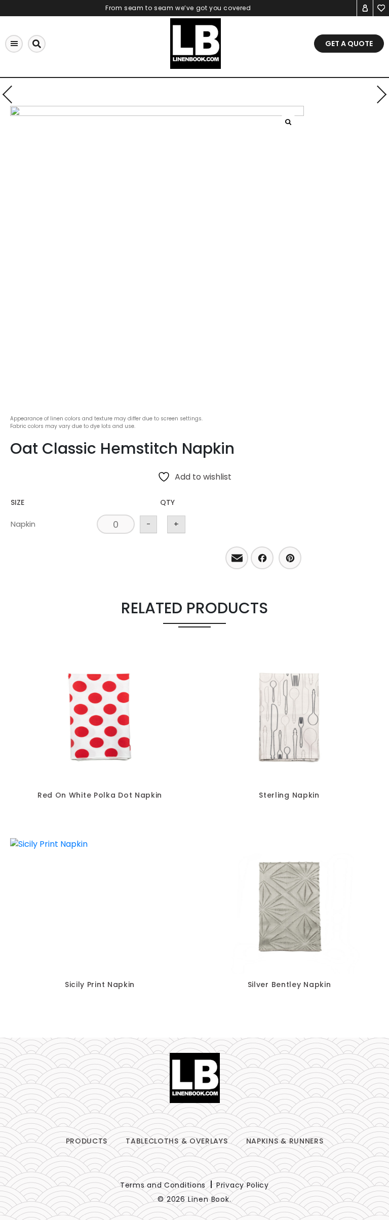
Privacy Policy (242, 1185)
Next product (377, 94)
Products (87, 1141)
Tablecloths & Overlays (176, 1141)
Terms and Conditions (163, 1185)
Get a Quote (349, 43)
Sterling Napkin (289, 795)
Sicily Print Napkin (100, 984)
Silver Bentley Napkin (289, 984)
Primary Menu (14, 44)
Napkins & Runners (285, 1141)
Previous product (11, 94)
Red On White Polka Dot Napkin (99, 795)
